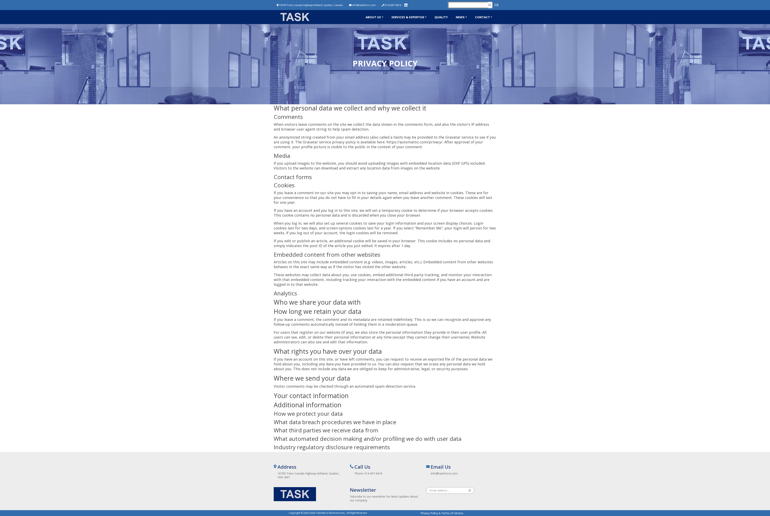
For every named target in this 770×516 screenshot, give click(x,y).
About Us (373, 17)
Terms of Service (452, 513)
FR (496, 5)
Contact (482, 17)
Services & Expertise (407, 17)
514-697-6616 (373, 473)
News (460, 17)
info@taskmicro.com (444, 473)
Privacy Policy (429, 513)
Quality (441, 17)
